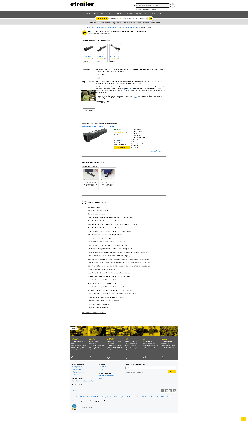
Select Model (140, 18)
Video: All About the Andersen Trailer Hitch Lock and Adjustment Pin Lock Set (112, 294)
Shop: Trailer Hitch (94, 207)
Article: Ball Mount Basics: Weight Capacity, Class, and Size (106, 297)
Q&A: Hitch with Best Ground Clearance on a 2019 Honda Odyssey (109, 256)
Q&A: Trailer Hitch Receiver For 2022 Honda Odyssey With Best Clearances (111, 231)
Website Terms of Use (168, 397)
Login (73, 387)
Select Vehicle (102, 18)
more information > (157, 151)
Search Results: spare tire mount (98, 308)
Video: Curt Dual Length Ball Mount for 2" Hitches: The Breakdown (109, 287)
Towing (87, 14)
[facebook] (162, 391)
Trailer (109, 14)
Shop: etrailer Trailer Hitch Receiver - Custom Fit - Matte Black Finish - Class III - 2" (114, 224)
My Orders (156, 10)
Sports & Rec (99, 14)
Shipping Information (78, 372)
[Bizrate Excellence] (74, 407)
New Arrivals (158, 14)
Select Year (114, 18)
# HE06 (137, 83)
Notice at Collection (143, 397)
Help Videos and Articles (106, 376)
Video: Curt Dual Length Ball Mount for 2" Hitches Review (106, 280)
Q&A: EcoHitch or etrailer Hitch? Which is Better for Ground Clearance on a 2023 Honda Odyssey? (118, 259)
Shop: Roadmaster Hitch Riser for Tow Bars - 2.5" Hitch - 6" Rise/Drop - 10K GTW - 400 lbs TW (118, 252)
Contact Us (75, 374)
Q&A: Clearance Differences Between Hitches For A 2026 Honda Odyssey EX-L (112, 217)
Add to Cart (122, 147)
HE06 (120, 140)
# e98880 (134, 98)
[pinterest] (166, 391)
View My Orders (77, 367)
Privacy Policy (101, 397)
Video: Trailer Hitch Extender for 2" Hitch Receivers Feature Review (109, 273)
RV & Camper (128, 14)
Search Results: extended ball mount (99, 238)
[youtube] (174, 391)
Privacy (127, 372)
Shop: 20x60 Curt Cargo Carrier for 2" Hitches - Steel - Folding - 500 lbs (110, 249)
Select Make (127, 18)
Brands (146, 14)
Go (151, 18)
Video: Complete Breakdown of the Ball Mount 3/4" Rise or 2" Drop (109, 276)
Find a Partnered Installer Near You (83, 381)
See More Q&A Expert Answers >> (94, 313)
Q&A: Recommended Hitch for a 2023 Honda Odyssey (105, 235)
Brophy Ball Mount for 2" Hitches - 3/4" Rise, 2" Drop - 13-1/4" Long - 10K (101, 55)
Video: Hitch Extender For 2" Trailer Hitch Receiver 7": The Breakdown (110, 290)
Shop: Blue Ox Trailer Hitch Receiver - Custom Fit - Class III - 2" (107, 245)
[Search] (137, 5)
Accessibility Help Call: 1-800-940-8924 (84, 397)
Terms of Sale (155, 397)
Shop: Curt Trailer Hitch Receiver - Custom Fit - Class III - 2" (106, 221)
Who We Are (102, 367)
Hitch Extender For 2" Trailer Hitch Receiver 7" (88, 55)
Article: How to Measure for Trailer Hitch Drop (102, 283)
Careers (101, 369)
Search (101, 378)
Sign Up (74, 390)
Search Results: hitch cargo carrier (98, 210)
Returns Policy (76, 369)
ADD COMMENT (89, 110)
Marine (139, 14)
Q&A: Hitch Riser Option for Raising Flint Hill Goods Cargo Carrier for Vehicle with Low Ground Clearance (120, 262)
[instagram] (170, 391)
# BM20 (129, 89)
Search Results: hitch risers (96, 214)
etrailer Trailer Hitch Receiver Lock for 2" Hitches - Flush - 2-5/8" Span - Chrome (115, 55)
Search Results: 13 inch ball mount (99, 304)
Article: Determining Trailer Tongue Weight (101, 269)
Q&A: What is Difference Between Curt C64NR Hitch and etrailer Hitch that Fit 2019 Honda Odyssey (119, 266)
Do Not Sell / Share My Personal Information (121, 397)
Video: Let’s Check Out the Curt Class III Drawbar (103, 301)
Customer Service (142, 10)
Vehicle (118, 14)
